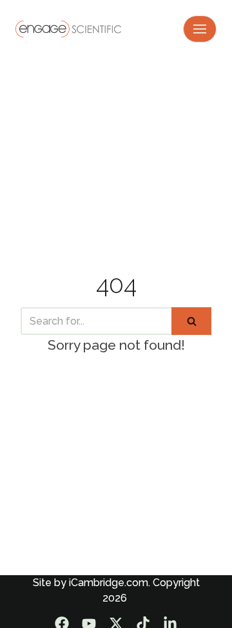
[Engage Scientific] (68, 29)
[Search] (191, 321)
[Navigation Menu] (200, 29)
